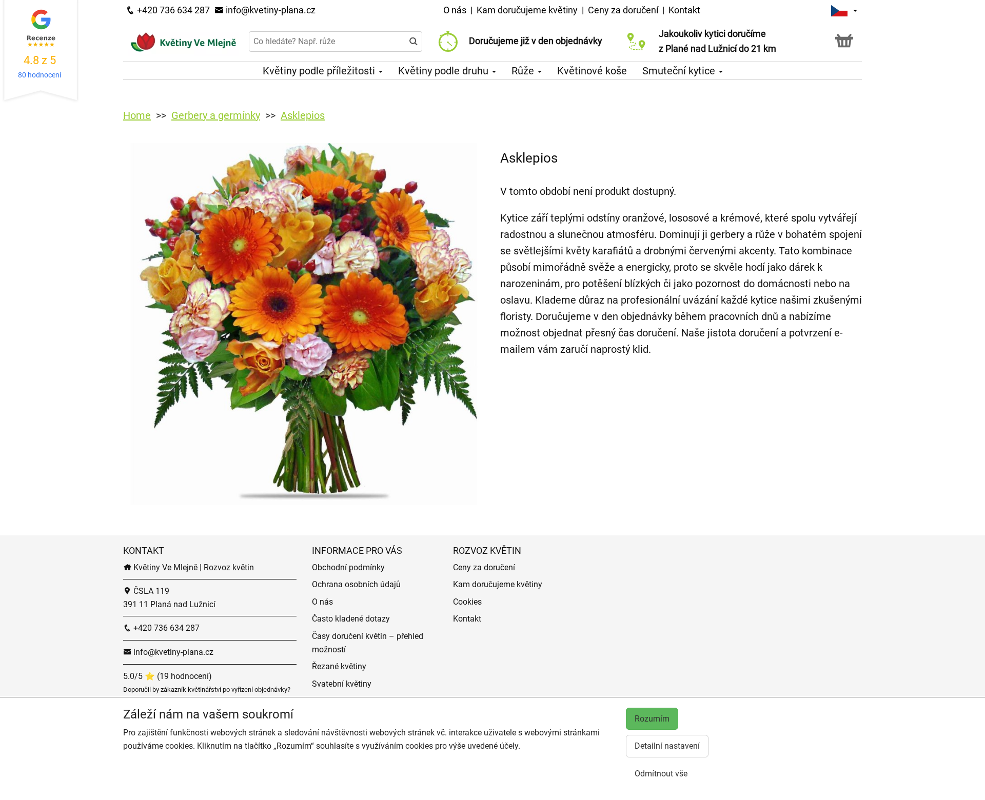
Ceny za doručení (623, 10)
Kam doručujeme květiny (527, 10)
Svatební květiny (341, 684)
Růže (524, 71)
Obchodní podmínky (348, 567)
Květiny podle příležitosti (320, 71)
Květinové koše (592, 71)
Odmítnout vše (661, 773)
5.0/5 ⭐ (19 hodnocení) (167, 676)
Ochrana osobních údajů (356, 584)
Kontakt (684, 10)
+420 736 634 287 (172, 10)
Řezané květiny (339, 666)
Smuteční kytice (680, 71)
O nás (455, 10)
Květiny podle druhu (444, 71)
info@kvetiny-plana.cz (270, 10)
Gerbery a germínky (215, 115)
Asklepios (303, 115)
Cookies (467, 602)
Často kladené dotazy (351, 619)
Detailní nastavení (667, 746)
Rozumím (652, 719)
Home (137, 115)
